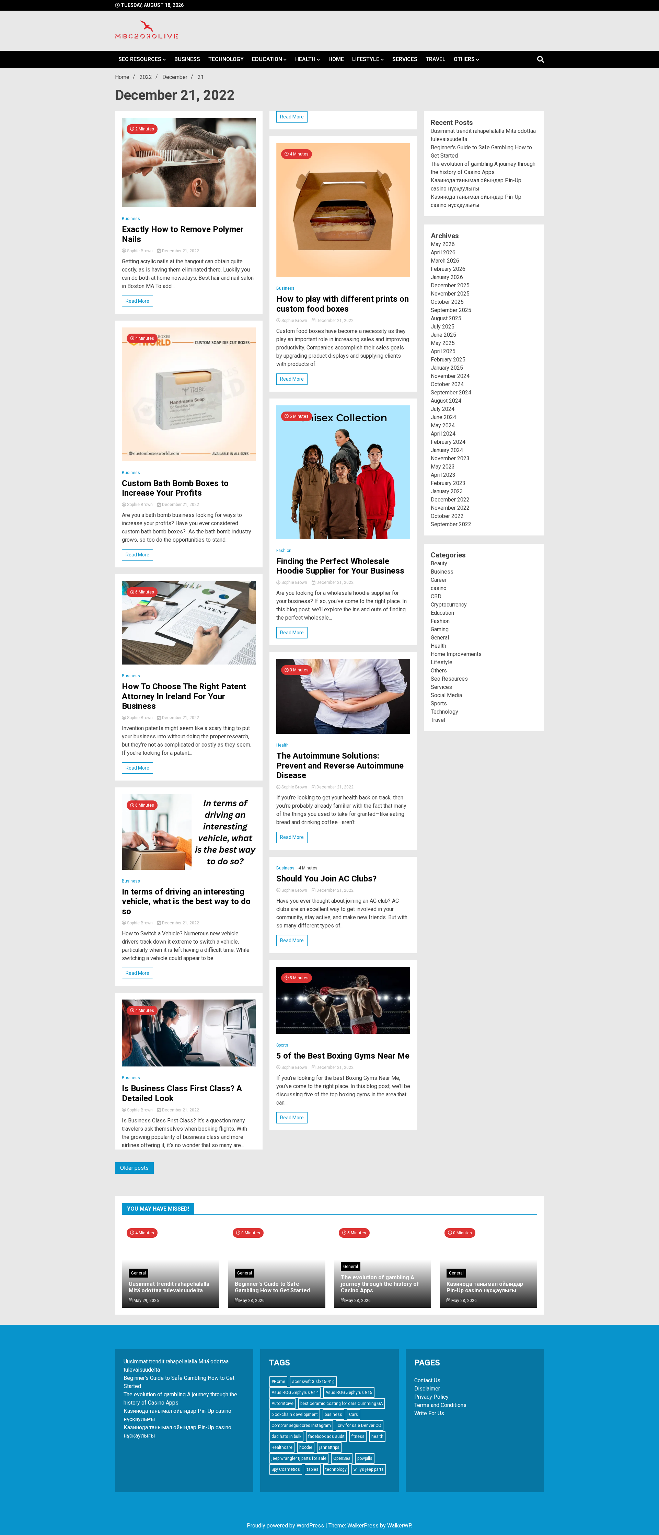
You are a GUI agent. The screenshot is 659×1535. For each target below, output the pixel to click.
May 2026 (443, 244)
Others (464, 59)
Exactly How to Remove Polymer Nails (183, 234)
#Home (278, 1381)
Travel (436, 59)
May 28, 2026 (251, 1300)
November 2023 (450, 458)
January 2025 (447, 368)
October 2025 (447, 302)
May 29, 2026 (145, 1300)
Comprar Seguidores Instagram (301, 1425)
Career (439, 580)
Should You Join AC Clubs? (326, 879)
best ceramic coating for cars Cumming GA (341, 1403)
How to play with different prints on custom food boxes (342, 304)
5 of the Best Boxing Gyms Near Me (342, 1056)
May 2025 (443, 343)
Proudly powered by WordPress (286, 1525)
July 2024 (442, 409)
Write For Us (429, 1413)
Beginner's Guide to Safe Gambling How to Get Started (272, 1287)
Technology (226, 59)
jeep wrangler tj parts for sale (298, 1458)
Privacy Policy (431, 1397)
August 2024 (446, 400)
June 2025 (443, 335)
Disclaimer (427, 1388)
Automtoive (282, 1403)
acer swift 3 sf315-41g (313, 1381)
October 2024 (447, 384)
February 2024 (448, 442)
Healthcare (281, 1447)
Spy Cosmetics (285, 1469)
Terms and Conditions (440, 1405)
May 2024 (443, 425)
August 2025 (446, 318)
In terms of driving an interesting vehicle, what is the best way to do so (186, 901)
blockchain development (294, 1414)
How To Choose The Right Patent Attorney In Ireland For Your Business (184, 696)
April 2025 (443, 351)
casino (439, 588)
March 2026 (445, 260)
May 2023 (443, 466)
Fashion (283, 550)
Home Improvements (456, 654)
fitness (358, 1436)
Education (267, 59)
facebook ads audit (326, 1436)
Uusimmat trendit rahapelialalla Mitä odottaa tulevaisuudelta (169, 1287)
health (377, 1436)
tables (313, 1469)
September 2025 (451, 310)
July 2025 (442, 326)
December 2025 (450, 285)
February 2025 (448, 359)
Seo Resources (139, 59)
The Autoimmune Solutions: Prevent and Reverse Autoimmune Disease (340, 766)
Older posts (134, 1168)
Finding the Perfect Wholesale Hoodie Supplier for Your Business (340, 566)
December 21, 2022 (180, 251)
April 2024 (443, 433)
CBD (436, 596)
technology (336, 1469)
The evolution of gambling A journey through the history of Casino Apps (380, 1284)
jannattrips (329, 1447)
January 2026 (447, 277)
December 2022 (450, 499)
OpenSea (341, 1458)
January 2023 (447, 491)
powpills (364, 1458)
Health (305, 59)
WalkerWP (399, 1525)
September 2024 (451, 392)
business (333, 1414)
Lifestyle (365, 59)
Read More (137, 301)
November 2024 (450, 376)
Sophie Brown (140, 251)
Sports (282, 1045)
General (440, 637)
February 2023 (448, 483)
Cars (353, 1414)
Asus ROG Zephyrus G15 (348, 1392)
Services (404, 59)
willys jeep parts (369, 1469)
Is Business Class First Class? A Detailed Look (182, 1093)
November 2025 (450, 293)
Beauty (439, 563)
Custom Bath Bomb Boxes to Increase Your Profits (175, 488)
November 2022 (450, 508)
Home (336, 59)
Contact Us (427, 1380)
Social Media (446, 695)
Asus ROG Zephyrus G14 (295, 1392)
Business (187, 59)
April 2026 (443, 252)
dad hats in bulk (286, 1436)
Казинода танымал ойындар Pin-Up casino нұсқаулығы (485, 1287)
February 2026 (448, 269)
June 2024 (443, 417)
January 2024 (447, 450)
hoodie (305, 1447)
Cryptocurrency (449, 604)
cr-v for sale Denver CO (359, 1425)
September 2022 (451, 524)
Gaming (440, 629)
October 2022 (447, 516)
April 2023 (443, 475)
